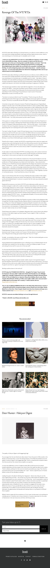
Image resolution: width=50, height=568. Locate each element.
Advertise (21, 556)
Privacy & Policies (11, 556)
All (7, 8)
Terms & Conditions (38, 556)
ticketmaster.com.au (36, 290)
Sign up (44, 529)
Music (3, 8)
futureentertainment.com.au (21, 290)
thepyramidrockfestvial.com (9, 282)
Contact (28, 556)
